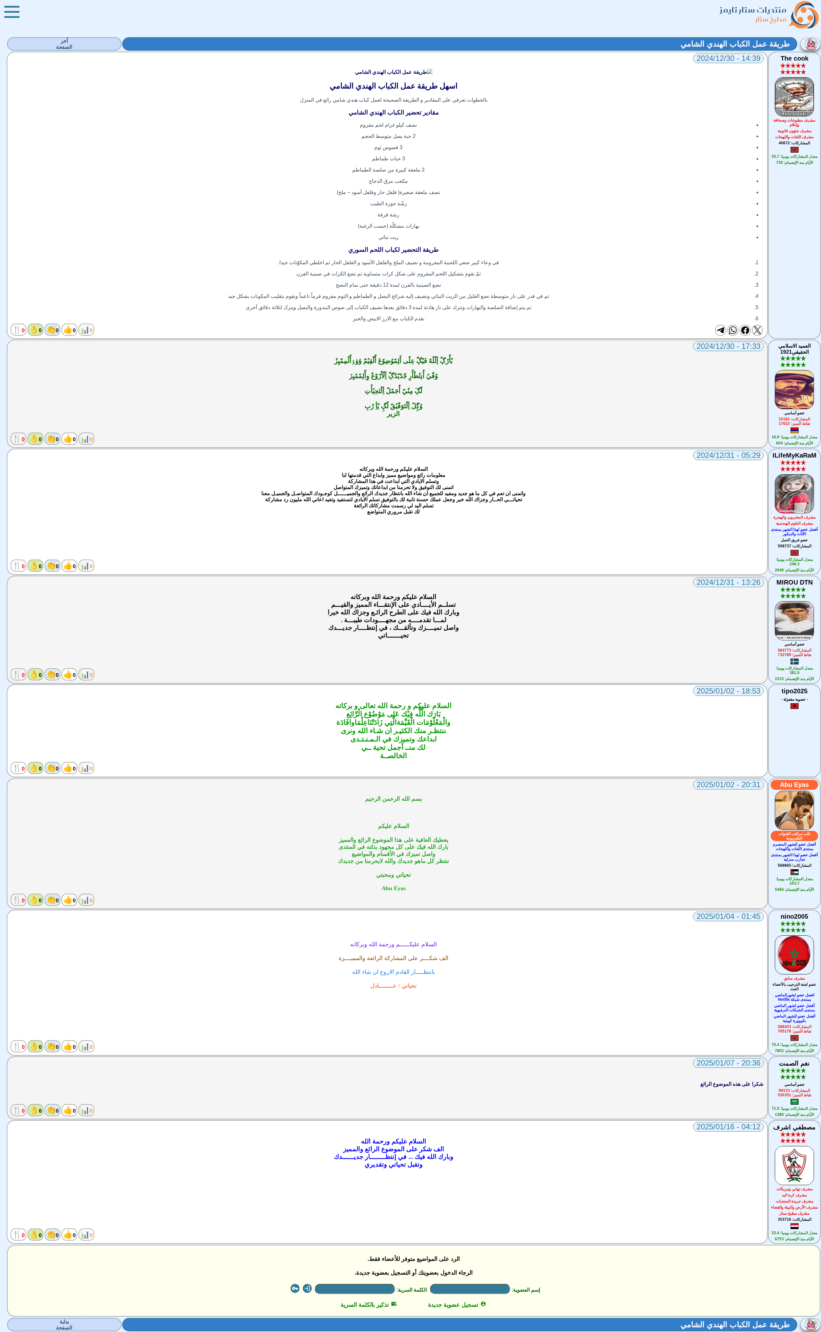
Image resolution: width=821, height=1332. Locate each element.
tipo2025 (795, 691)
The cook (794, 58)
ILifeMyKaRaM (795, 455)
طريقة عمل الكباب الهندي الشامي (735, 43)
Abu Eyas (794, 784)
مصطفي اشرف (794, 1127)
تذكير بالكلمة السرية (369, 1305)
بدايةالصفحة (64, 1324)
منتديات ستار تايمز (753, 10)
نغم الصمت (794, 1063)
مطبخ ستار (771, 19)
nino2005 (794, 916)
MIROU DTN (794, 582)
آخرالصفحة (64, 44)
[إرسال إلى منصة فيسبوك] (745, 330)
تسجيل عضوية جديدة (457, 1305)
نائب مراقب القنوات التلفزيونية (794, 835)
